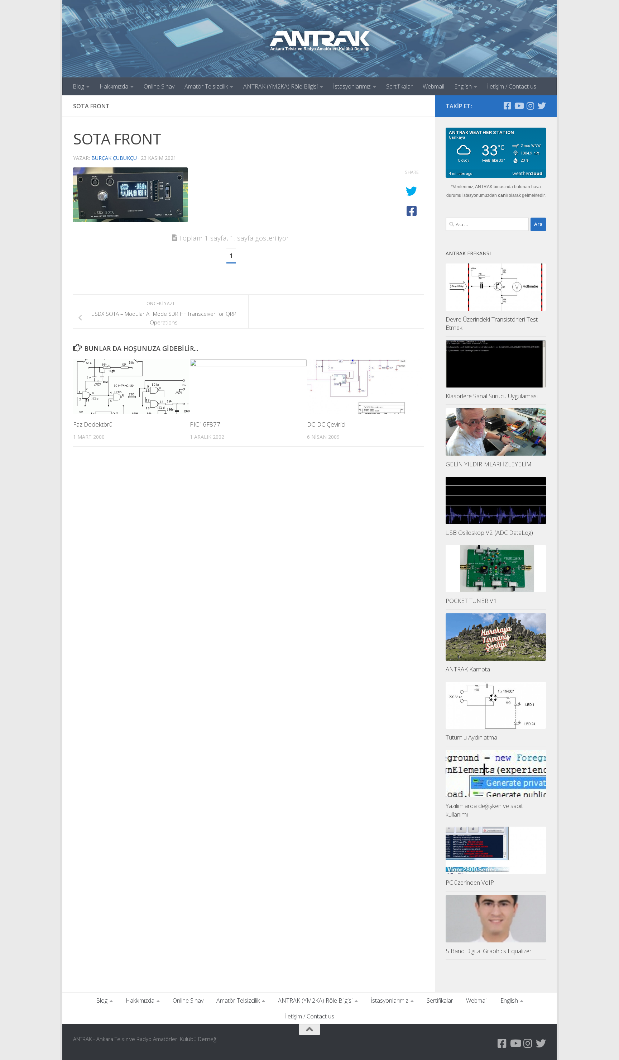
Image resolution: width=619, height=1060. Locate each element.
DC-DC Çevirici (326, 424)
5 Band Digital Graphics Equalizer (489, 951)
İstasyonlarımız (352, 86)
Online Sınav (159, 86)
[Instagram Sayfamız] (530, 105)
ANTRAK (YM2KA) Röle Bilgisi (280, 86)
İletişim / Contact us (511, 86)
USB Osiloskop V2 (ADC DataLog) (489, 532)
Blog (78, 86)
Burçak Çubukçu (114, 158)
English (463, 86)
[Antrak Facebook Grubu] (507, 105)
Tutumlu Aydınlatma (471, 737)
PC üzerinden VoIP (470, 882)
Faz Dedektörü (92, 424)
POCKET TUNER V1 (471, 600)
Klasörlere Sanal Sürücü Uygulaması (492, 396)
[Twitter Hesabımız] (541, 105)
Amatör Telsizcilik (206, 86)
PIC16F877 (205, 424)
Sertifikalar (399, 86)
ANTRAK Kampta (468, 669)
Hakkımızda (114, 86)
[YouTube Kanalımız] (518, 105)
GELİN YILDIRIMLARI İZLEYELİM (489, 464)
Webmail (433, 86)
